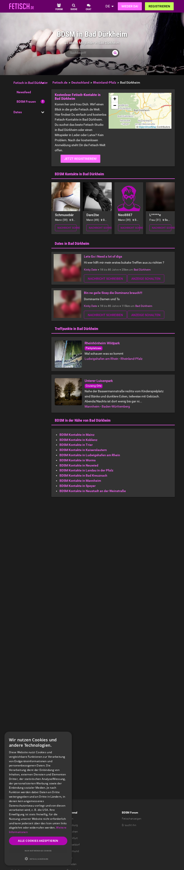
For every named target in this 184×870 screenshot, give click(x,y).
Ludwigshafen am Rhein (101, 358)
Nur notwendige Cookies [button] (38, 850)
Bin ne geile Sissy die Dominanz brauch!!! (113, 293)
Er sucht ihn (129, 825)
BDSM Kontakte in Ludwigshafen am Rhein (89, 455)
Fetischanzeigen (131, 818)
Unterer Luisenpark (99, 381)
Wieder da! (129, 6)
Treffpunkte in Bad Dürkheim (76, 328)
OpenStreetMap (147, 126)
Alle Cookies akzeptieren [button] (38, 841)
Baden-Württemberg (116, 406)
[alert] (38, 799)
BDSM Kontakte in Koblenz (78, 440)
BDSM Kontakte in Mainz (76, 434)
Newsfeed (24, 92)
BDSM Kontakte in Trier (76, 445)
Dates (17, 112)
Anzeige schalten (145, 278)
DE (107, 6)
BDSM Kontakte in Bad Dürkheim (79, 174)
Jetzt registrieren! (80, 159)
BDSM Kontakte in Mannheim (80, 480)
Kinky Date (90, 269)
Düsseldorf (73, 844)
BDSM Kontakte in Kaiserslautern (83, 450)
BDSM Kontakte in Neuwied (78, 465)
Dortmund (73, 851)
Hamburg (72, 825)
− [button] (114, 105)
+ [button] (114, 99)
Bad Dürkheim (142, 269)
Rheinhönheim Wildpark (102, 343)
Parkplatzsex (93, 348)
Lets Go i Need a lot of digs (103, 256)
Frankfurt (72, 838)
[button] (38, 858)
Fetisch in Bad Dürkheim (30, 83)
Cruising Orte (93, 385)
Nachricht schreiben (67, 227)
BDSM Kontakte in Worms (77, 460)
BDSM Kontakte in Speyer (77, 486)
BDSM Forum (130, 812)
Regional (72, 812)
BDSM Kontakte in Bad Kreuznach (83, 475)
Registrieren (159, 6)
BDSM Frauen (26, 101)
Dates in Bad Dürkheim (72, 243)
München (72, 831)
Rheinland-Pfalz (131, 358)
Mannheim (92, 406)
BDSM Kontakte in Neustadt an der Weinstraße (92, 491)
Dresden (72, 864)
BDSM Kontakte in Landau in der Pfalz (86, 470)
